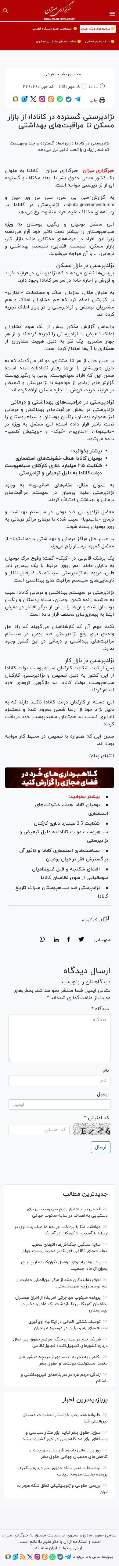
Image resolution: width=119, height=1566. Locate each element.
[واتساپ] (60, 101)
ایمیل (103, 1094)
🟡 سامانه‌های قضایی (99, 41)
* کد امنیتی (96, 1118)
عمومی (50, 74)
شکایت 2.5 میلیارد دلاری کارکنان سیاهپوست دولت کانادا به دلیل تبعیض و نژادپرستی (64, 832)
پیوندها (107, 1556)
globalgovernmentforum (91, 204)
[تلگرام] (77, 101)
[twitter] (81, 940)
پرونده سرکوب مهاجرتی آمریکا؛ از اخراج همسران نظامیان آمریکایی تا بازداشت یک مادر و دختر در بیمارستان (61, 1304)
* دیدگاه (100, 1008)
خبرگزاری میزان (98, 170)
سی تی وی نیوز (32, 197)
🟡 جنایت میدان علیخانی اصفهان (58, 41)
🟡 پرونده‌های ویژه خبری (97, 29)
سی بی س (76, 197)
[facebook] (68, 940)
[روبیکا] (16, 101)
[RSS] (23, 1558)
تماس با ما (92, 1556)
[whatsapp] (42, 940)
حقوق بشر (69, 74)
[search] (5, 10)
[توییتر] (33, 101)
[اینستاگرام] (42, 101)
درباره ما (78, 1556)
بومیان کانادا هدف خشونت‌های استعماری (59, 458)
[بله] (69, 101)
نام (106, 1070)
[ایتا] (51, 101)
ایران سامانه (46, 1548)
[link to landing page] (60, 10)
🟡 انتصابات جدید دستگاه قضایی (54, 29)
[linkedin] (56, 940)
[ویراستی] (24, 101)
